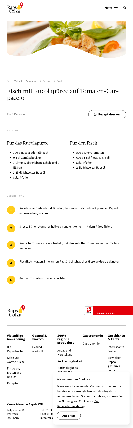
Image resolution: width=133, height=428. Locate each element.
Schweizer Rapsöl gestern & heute (114, 364)
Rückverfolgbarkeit (69, 361)
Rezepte (12, 383)
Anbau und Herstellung (64, 352)
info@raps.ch (48, 418)
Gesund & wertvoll (38, 349)
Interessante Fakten (116, 349)
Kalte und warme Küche (16, 360)
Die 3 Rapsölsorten (15, 349)
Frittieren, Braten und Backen (14, 372)
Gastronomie (91, 343)
